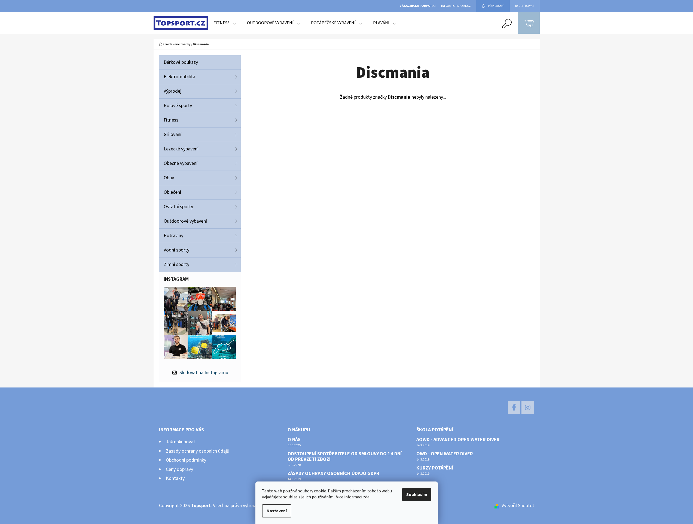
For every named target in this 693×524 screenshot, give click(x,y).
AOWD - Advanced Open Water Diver (458, 440)
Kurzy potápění (434, 468)
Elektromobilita (179, 76)
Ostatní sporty (178, 206)
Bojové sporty (178, 105)
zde (366, 497)
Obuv (169, 177)
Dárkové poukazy (181, 62)
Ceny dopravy (179, 469)
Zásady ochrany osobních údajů (197, 451)
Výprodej (172, 91)
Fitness (171, 120)
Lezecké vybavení (181, 149)
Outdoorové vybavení (185, 221)
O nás (294, 440)
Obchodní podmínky (186, 460)
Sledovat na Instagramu (203, 372)
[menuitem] (225, 23)
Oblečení (172, 192)
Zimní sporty (176, 264)
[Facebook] (514, 407)
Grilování (172, 134)
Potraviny (173, 235)
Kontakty (175, 478)
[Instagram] (527, 407)
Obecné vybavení (180, 163)
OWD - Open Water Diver (444, 454)
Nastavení (277, 511)
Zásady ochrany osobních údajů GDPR (333, 473)
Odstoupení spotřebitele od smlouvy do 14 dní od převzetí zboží (345, 456)
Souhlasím (416, 495)
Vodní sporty (176, 250)
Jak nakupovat (180, 441)
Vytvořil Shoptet (518, 505)
